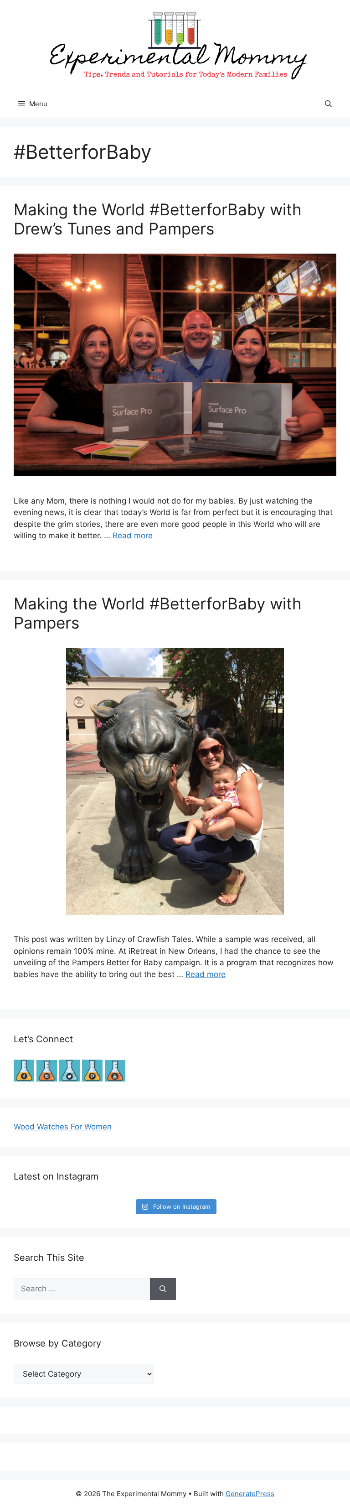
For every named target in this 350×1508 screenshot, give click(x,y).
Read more (133, 535)
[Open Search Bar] (328, 104)
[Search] (163, 1289)
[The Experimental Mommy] (175, 44)
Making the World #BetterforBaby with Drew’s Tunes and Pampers (158, 219)
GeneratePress (250, 1493)
